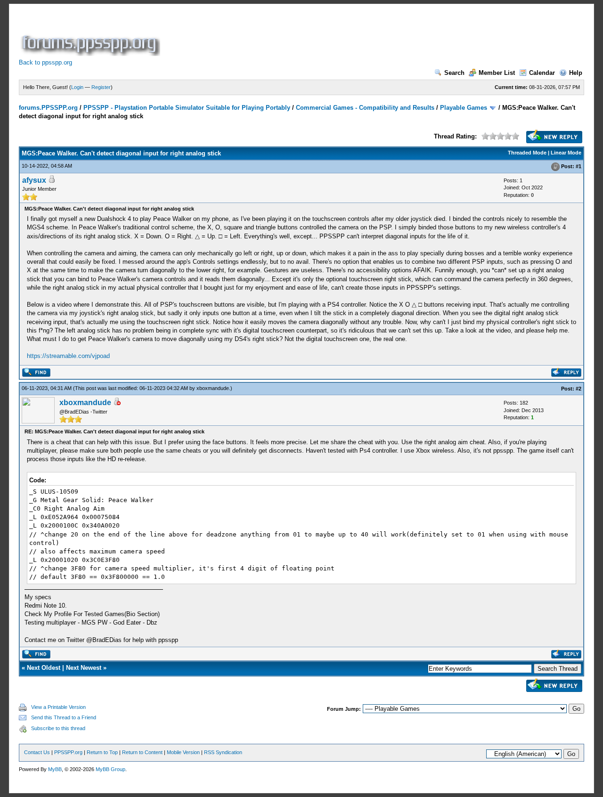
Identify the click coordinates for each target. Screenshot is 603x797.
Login (77, 87)
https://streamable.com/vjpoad (68, 355)
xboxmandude (212, 388)
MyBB (55, 769)
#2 (578, 388)
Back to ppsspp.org (45, 62)
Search (454, 72)
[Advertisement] (333, 35)
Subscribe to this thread (58, 728)
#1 (578, 166)
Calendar (542, 72)
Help (575, 72)
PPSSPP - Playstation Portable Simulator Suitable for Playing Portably (186, 107)
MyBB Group (110, 769)
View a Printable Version (58, 707)
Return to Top (102, 752)
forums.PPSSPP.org (48, 107)
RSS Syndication (223, 752)
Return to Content (142, 752)
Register (101, 87)
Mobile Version (183, 752)
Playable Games (463, 107)
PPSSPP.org (68, 752)
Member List (497, 72)
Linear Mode (566, 152)
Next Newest (83, 667)
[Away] (117, 403)
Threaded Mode (527, 152)
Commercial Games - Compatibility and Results (365, 107)
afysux (34, 180)
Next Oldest (43, 667)
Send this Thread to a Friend (63, 717)
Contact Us (37, 752)
